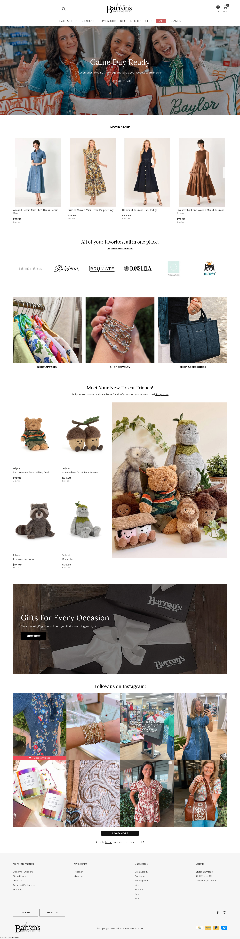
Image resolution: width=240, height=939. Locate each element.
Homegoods (108, 21)
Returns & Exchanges (24, 885)
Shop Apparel (47, 366)
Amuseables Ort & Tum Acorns (80, 472)
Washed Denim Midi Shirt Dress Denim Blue (35, 211)
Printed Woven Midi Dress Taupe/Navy (90, 210)
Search (63, 9)
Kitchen (136, 21)
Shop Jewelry (120, 366)
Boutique (88, 21)
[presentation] (15, 173)
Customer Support (23, 871)
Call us (25, 912)
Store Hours (19, 876)
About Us (17, 880)
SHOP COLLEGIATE (120, 80)
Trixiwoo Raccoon (23, 559)
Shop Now (161, 394)
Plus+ (140, 928)
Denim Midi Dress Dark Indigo (139, 210)
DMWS (132, 928)
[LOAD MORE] (120, 833)
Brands (175, 21)
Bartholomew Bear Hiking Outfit (31, 472)
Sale (161, 21)
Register (78, 871)
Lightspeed (14, 937)
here (108, 842)
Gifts (148, 21)
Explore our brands (120, 248)
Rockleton (68, 559)
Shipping (17, 889)
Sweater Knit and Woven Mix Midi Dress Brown (200, 211)
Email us (52, 912)
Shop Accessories (193, 366)
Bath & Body (68, 21)
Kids (123, 21)
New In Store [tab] (120, 127)
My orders (79, 876)
